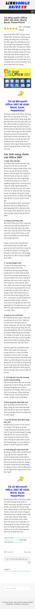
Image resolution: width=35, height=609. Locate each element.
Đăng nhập (27, 552)
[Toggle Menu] (32, 12)
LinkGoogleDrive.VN (17, 5)
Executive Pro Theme (20, 602)
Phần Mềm (16, 538)
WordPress (17, 604)
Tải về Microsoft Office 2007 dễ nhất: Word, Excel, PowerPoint (17, 106)
